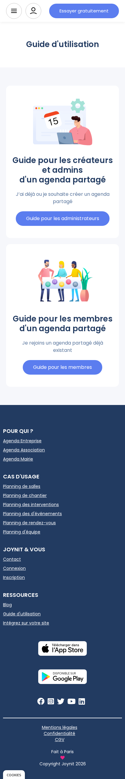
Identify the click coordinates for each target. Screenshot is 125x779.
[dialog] (14, 774)
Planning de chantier (25, 495)
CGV (59, 739)
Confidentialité (59, 733)
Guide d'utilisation (22, 614)
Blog (7, 605)
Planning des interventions (31, 505)
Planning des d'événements (32, 514)
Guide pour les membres (62, 367)
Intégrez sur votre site (26, 623)
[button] (14, 11)
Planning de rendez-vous (29, 523)
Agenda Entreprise (22, 441)
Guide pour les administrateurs (62, 218)
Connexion (14, 568)
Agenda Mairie (18, 459)
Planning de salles (21, 486)
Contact (12, 559)
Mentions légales (59, 727)
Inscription (14, 577)
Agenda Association (24, 450)
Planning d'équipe (21, 532)
